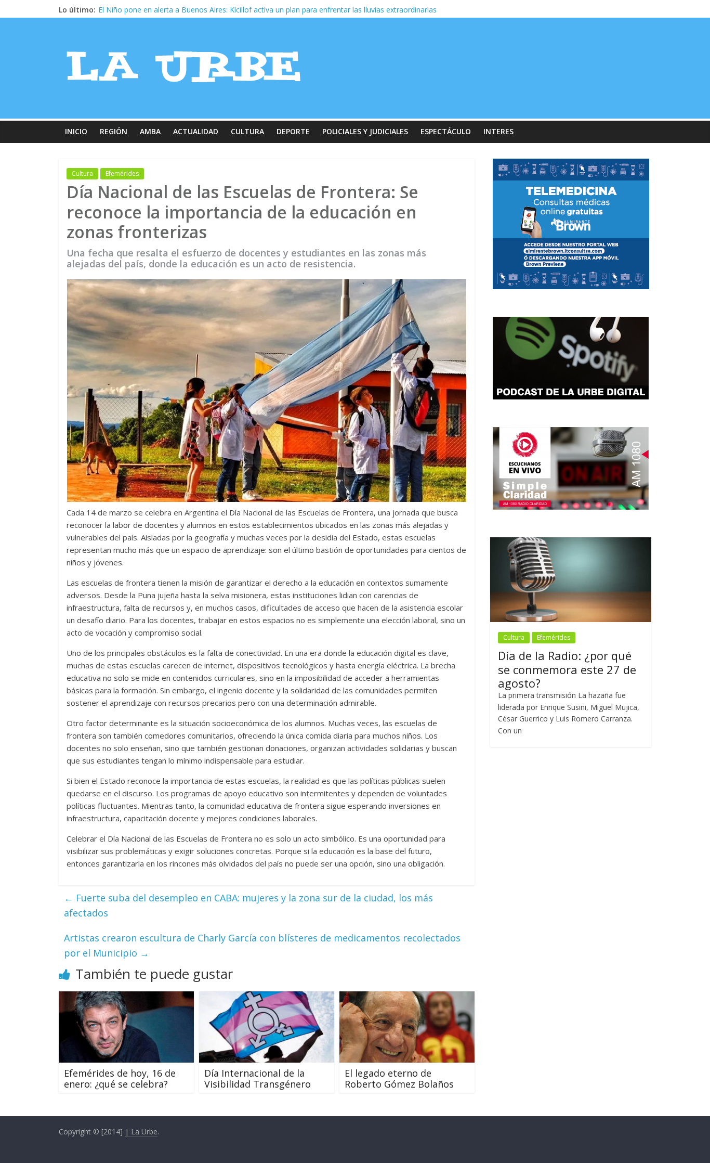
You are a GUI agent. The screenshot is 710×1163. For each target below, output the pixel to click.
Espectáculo (445, 131)
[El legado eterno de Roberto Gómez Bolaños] (407, 997)
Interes (498, 131)
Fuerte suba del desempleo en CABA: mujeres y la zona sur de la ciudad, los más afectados (248, 905)
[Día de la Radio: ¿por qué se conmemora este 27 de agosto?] (570, 543)
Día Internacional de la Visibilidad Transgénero (257, 1079)
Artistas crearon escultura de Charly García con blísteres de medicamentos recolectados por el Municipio (262, 945)
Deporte (293, 131)
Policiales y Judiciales (365, 131)
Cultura (247, 131)
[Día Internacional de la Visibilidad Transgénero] (266, 997)
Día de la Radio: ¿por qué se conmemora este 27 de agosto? (567, 669)
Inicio (76, 131)
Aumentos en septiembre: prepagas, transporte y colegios (196, 10)
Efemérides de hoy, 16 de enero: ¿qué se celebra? (120, 1079)
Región (113, 131)
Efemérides (122, 173)
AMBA (150, 131)
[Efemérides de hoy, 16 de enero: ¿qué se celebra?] (126, 997)
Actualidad (195, 131)
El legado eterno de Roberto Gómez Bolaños (399, 1079)
